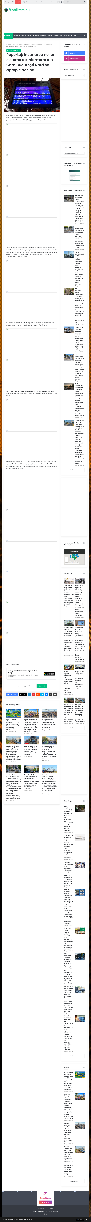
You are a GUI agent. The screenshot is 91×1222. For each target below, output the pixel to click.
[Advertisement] (61, 18)
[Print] (55, 694)
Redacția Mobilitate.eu (13, 75)
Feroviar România (26, 35)
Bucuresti (43, 35)
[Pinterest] (33, 694)
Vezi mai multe (74, 470)
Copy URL (42, 686)
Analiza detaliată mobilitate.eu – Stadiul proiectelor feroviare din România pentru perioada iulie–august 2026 (49, 723)
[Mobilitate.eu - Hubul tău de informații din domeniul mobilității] (17, 9)
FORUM (73, 35)
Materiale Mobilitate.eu (24, 44)
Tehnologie (66, 35)
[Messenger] (46, 694)
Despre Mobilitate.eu (39, 1211)
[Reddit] (38, 694)
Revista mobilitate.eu (52, 1211)
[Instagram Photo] (9, 1198)
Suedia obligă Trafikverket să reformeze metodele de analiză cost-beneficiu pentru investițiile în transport (79, 678)
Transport (17, 35)
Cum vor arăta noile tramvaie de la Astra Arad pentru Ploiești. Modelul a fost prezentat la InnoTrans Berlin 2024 (31, 750)
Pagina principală (12, 44)
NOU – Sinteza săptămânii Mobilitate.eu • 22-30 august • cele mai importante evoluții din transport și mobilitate (13, 724)
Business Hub (58, 35)
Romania (49, 35)
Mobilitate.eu (8, 35)
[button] (45, 1219)
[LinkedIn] (29, 694)
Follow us (45, 1202)
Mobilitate (36, 35)
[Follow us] (45, 1195)
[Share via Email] (50, 694)
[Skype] (42, 694)
